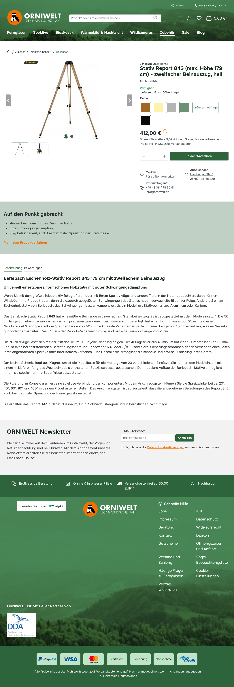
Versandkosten (106, 671)
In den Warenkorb (199, 156)
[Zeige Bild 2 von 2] (71, 136)
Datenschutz (207, 519)
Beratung (166, 527)
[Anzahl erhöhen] (165, 156)
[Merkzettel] (199, 18)
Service (179, 5)
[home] (9, 52)
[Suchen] (156, 18)
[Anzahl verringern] (144, 156)
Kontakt (165, 535)
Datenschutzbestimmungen (165, 447)
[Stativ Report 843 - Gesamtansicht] (69, 100)
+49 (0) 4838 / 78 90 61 (213, 5)
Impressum (167, 519)
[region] (69, 108)
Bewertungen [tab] (33, 268)
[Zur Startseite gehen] (34, 17)
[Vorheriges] (8, 100)
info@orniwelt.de (157, 192)
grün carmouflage (205, 107)
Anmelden (185, 438)
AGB (199, 511)
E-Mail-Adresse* (133, 431)
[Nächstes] (129, 100)
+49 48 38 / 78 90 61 (160, 187)
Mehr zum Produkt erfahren (25, 243)
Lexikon (202, 535)
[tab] (13, 268)
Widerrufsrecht (208, 527)
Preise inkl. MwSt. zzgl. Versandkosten (165, 144)
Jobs (162, 511)
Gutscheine (168, 543)
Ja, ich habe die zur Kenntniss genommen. (172, 447)
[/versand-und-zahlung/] (47, 659)
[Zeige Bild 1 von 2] (66, 136)
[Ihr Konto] (189, 18)
